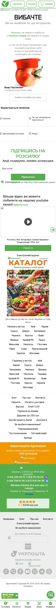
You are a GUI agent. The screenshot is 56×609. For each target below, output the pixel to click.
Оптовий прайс (39, 433)
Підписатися (28, 177)
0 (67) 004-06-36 (35, 480)
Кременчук (30, 378)
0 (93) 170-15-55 (34, 477)
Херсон (29, 335)
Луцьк (42, 339)
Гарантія (16, 402)
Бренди (28, 437)
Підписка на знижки (28, 411)
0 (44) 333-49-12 (16, 477)
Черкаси (16, 335)
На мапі (29, 494)
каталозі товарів (17, 35)
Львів (41, 335)
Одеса (14, 331)
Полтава (42, 344)
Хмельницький (39, 348)
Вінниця (15, 339)
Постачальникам (18, 433)
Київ (33, 326)
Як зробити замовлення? (28, 424)
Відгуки (20, 406)
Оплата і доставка (34, 402)
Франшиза (8, 519)
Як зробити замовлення (28, 527)
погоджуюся (13, 181)
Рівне (12, 348)
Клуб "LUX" (34, 406)
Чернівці (42, 374)
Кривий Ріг (28, 339)
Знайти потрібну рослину (28, 97)
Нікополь (28, 344)
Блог (14, 397)
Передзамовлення (28, 428)
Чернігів (21, 353)
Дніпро (26, 331)
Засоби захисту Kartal (20, 420)
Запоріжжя (39, 331)
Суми (24, 348)
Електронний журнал (28, 523)
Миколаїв (14, 344)
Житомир (34, 353)
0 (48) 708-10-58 (16, 480)
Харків (44, 326)
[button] (52, 229)
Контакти (40, 397)
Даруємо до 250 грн (28, 415)
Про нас (27, 397)
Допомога (41, 420)
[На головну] (5, 4)
